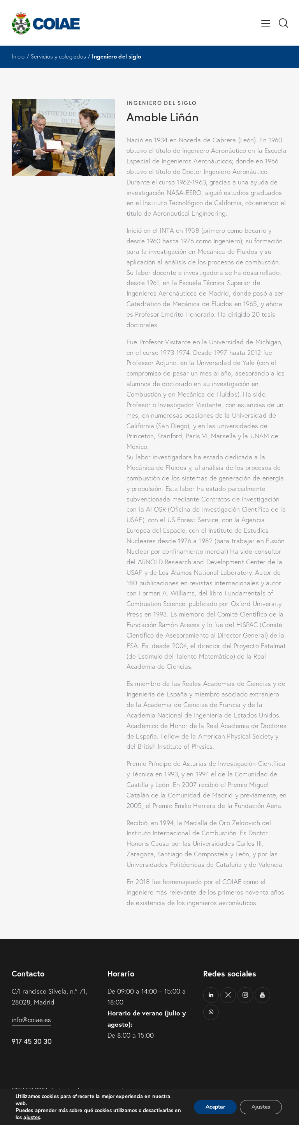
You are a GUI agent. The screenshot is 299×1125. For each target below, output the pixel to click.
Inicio (18, 56)
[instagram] (245, 995)
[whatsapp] (211, 1012)
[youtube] (262, 995)
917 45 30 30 (32, 1041)
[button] (265, 23)
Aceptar (215, 1107)
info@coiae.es (31, 1019)
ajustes (31, 1117)
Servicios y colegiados (58, 56)
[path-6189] (228, 995)
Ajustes (261, 1107)
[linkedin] (211, 995)
